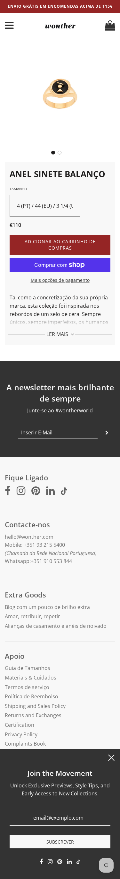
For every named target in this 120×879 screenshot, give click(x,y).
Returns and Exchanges (33, 715)
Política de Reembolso (31, 696)
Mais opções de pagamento (60, 280)
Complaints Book (25, 743)
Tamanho (18, 188)
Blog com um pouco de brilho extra (47, 607)
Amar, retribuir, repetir (32, 616)
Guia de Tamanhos (27, 668)
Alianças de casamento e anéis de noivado (56, 625)
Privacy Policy (21, 734)
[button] (53, 152)
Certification (19, 724)
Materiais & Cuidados (30, 677)
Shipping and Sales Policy (35, 706)
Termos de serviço (27, 687)
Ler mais (57, 334)
